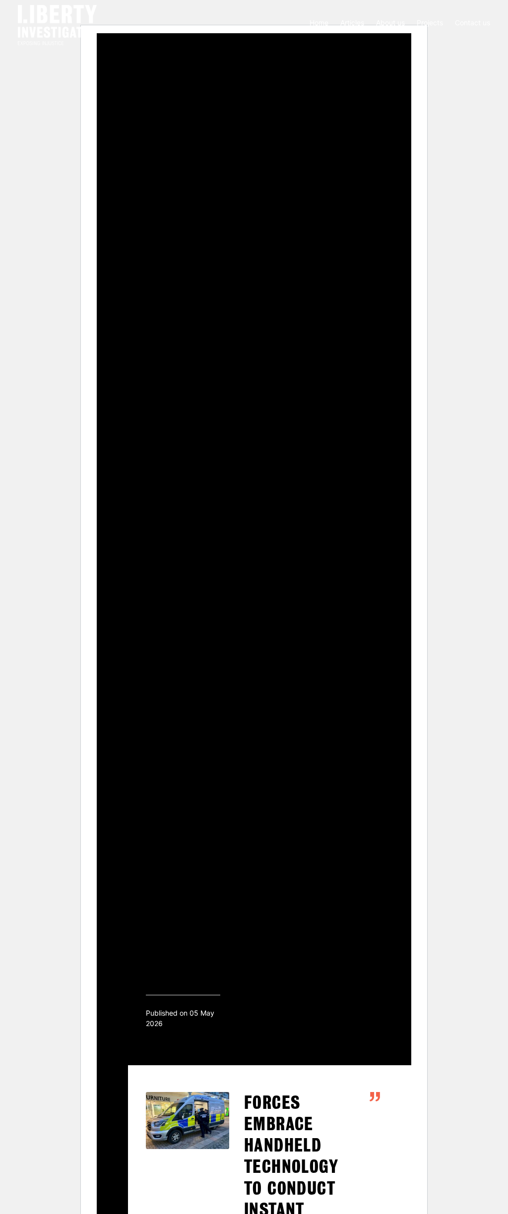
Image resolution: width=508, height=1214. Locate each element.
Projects (430, 22)
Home (319, 22)
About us (390, 22)
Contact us (472, 22)
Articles (352, 22)
